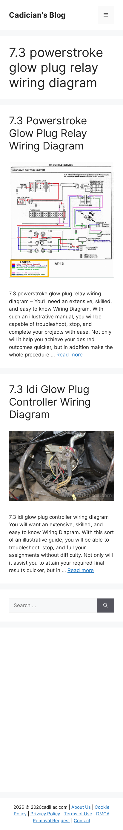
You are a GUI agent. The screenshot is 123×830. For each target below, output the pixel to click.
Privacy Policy (45, 814)
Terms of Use (78, 814)
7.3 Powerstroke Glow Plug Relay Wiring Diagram (48, 133)
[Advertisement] (61, 713)
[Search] (105, 605)
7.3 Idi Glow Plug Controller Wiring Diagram (50, 402)
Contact (82, 820)
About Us (81, 807)
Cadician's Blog (37, 14)
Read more (69, 355)
